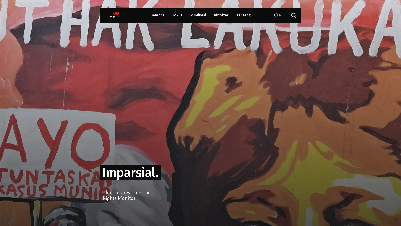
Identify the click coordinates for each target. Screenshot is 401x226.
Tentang (244, 15)
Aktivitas (221, 15)
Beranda (157, 15)
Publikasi (198, 15)
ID (273, 15)
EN (279, 15)
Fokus (177, 15)
